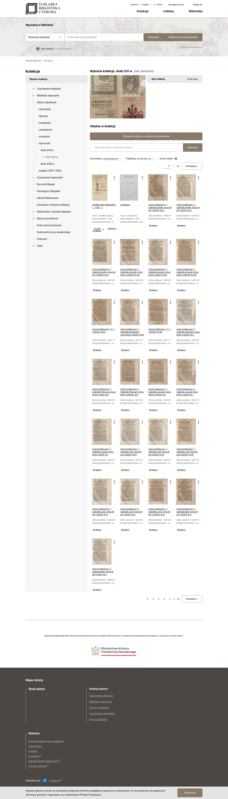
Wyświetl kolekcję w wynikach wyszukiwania (146, 136)
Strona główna (33, 60)
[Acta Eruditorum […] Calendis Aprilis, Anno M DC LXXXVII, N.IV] (102, 252)
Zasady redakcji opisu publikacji (46, 741)
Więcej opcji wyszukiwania (183, 37)
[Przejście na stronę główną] (44, 9)
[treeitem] (57, 88)
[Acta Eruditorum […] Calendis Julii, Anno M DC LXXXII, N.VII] (158, 432)
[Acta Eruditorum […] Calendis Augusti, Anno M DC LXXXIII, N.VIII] (130, 252)
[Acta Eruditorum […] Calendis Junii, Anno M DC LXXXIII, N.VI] (102, 492)
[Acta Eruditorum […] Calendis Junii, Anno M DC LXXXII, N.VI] (130, 492)
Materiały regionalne (100, 701)
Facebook (34, 756)
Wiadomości (35, 746)
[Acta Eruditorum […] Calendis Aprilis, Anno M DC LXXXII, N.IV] (186, 187)
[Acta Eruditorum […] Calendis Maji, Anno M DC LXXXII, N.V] (102, 552)
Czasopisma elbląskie (101, 695)
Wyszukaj (153, 37)
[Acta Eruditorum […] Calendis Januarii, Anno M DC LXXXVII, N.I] (158, 372)
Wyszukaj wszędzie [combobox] (39, 37)
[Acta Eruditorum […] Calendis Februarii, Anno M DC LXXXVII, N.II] (130, 372)
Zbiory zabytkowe (99, 707)
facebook (54, 780)
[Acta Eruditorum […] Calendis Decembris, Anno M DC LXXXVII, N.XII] (158, 312)
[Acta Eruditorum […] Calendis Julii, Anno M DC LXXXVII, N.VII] (186, 432)
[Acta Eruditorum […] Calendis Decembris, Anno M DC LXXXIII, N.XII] (102, 312)
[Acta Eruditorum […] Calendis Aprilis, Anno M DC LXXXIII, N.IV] (158, 187)
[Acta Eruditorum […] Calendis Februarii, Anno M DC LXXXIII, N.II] (186, 312)
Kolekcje (143, 11)
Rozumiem (189, 792)
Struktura (112, 229)
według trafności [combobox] (110, 159)
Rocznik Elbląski (98, 719)
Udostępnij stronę (176, 4)
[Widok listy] (175, 159)
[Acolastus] (130, 187)
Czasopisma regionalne (102, 713)
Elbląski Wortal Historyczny (43, 761)
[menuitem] (49, 89)
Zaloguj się (197, 4)
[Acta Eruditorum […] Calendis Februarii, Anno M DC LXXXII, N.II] (102, 372)
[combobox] (104, 37)
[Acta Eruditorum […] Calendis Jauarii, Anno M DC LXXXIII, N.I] (186, 372)
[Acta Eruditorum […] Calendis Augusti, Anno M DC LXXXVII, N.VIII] (186, 252)
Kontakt (33, 751)
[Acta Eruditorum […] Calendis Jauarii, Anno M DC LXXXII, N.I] (102, 432)
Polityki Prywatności (90, 794)
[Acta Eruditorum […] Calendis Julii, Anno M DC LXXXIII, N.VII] (130, 432)
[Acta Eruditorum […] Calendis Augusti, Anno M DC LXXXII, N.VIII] (158, 252)
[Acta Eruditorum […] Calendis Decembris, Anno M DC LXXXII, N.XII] (130, 312)
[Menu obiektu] (114, 178)
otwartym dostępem (63, 49)
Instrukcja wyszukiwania (191, 47)
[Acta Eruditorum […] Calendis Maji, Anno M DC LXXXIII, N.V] (186, 492)
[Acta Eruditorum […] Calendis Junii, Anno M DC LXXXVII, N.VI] (158, 492)
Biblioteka (196, 11)
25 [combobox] (150, 159)
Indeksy (168, 11)
